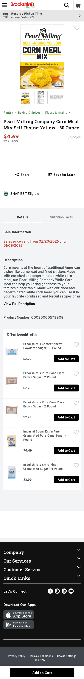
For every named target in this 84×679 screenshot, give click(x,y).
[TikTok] (78, 592)
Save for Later (64, 175)
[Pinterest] (57, 592)
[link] (62, 174)
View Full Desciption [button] (19, 304)
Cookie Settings (66, 656)
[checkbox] (76, 27)
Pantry (8, 112)
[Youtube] (71, 592)
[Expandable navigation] (4, 5)
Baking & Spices (29, 112)
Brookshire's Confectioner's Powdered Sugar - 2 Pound (43, 346)
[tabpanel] (42, 358)
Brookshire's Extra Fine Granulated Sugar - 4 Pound (43, 467)
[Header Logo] (21, 5)
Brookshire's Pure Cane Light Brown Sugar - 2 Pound (44, 375)
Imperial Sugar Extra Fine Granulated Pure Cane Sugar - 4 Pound (46, 435)
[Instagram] (64, 592)
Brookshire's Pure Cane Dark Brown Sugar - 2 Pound (44, 404)
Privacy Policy (16, 656)
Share (24, 175)
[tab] (22, 217)
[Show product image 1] (25, 97)
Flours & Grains (56, 112)
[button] (66, 5)
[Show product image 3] (56, 97)
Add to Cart (66, 359)
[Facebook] (50, 592)
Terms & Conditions (41, 656)
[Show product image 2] (41, 97)
